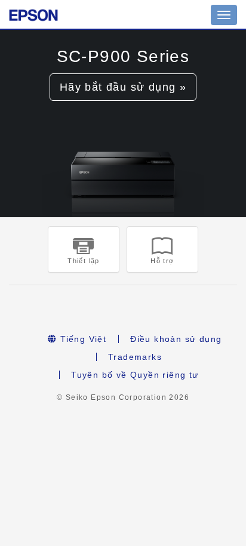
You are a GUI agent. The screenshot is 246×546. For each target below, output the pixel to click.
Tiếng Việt (81, 339)
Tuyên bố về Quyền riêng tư (134, 375)
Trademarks (135, 357)
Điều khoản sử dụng (176, 339)
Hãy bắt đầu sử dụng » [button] (123, 87)
